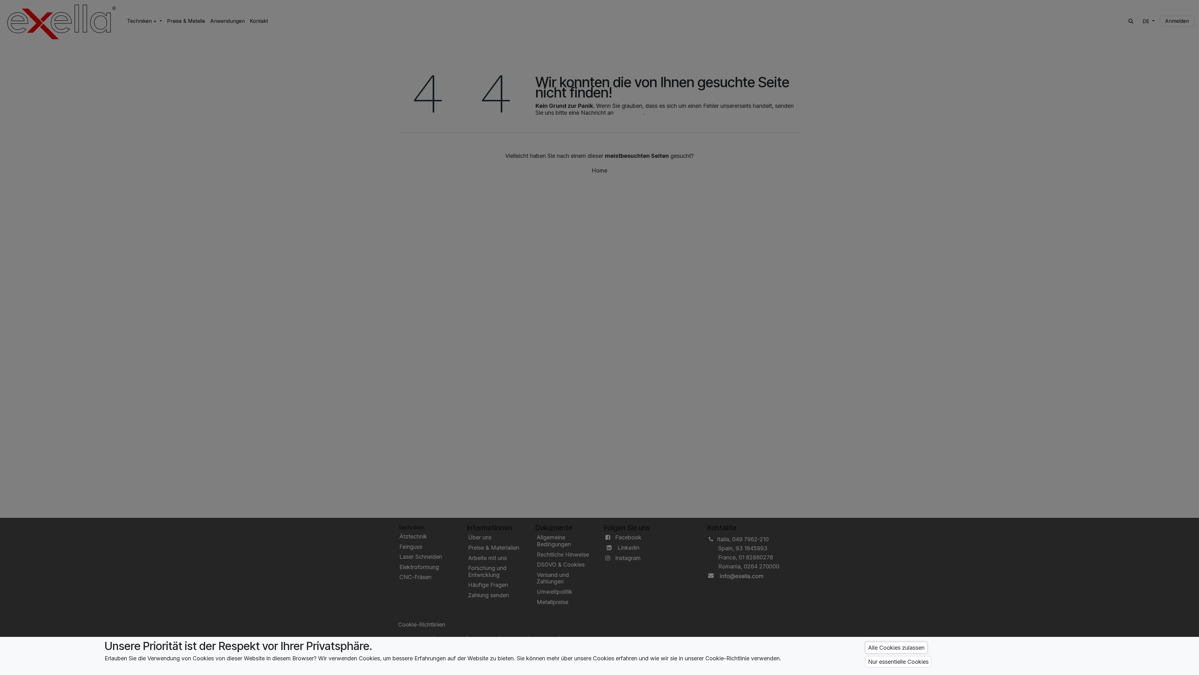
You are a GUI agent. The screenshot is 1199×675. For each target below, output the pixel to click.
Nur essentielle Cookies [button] (898, 661)
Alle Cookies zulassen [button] (896, 647)
